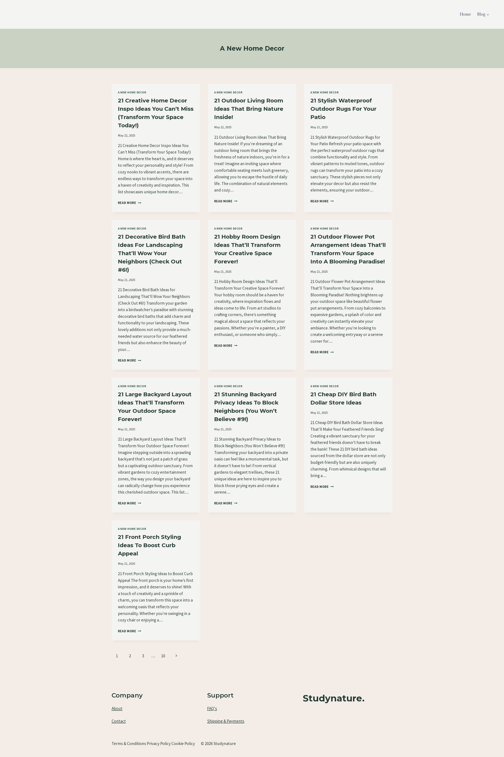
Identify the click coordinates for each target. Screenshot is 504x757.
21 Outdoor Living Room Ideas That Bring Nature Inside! (248, 108)
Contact (119, 721)
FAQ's (212, 708)
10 (163, 655)
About (117, 708)
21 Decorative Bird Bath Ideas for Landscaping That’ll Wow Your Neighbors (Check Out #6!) (151, 253)
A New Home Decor (132, 92)
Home (465, 14)
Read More (129, 203)
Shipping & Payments (225, 721)
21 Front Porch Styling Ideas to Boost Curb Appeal (149, 545)
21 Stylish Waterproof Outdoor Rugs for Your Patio (343, 108)
